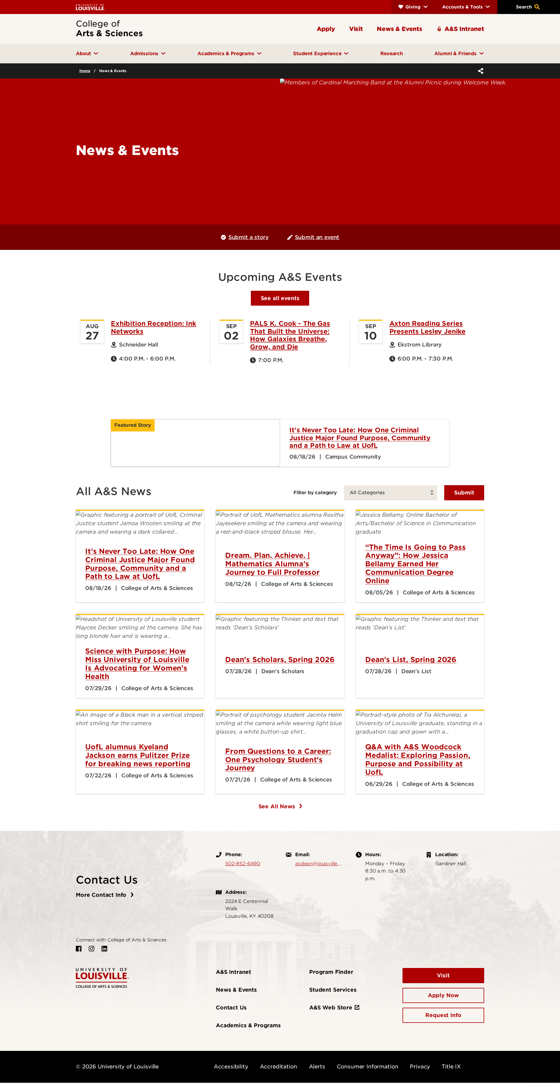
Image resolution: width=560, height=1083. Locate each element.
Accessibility (231, 1066)
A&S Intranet (233, 972)
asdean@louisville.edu (319, 863)
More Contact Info (102, 895)
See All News (277, 806)
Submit (464, 493)
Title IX (451, 1066)
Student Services (332, 990)
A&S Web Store (330, 1007)
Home (84, 71)
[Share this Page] (479, 71)
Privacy (420, 1066)
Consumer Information (367, 1066)
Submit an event (317, 237)
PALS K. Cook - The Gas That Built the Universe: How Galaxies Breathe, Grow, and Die (290, 335)
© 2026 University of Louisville (117, 1066)
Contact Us (231, 1007)
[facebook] (79, 949)
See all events (280, 298)
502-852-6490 (242, 863)
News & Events (236, 990)
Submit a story (248, 237)
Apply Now (443, 995)
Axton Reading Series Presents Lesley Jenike (427, 327)
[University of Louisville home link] (90, 7)
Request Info (443, 1015)
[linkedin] (104, 949)
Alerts (317, 1066)
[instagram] (91, 949)
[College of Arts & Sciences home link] (102, 977)
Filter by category (315, 492)
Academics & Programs (248, 1025)
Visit (443, 975)
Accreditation (278, 1066)
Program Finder (331, 972)
